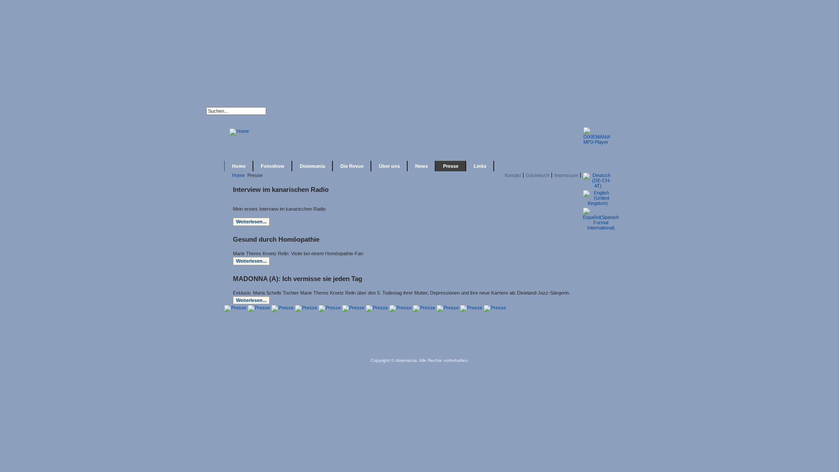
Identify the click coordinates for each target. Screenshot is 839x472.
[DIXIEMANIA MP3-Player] (596, 142)
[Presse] (235, 307)
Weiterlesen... (251, 221)
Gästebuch (537, 175)
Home (238, 175)
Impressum (566, 175)
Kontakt (513, 175)
